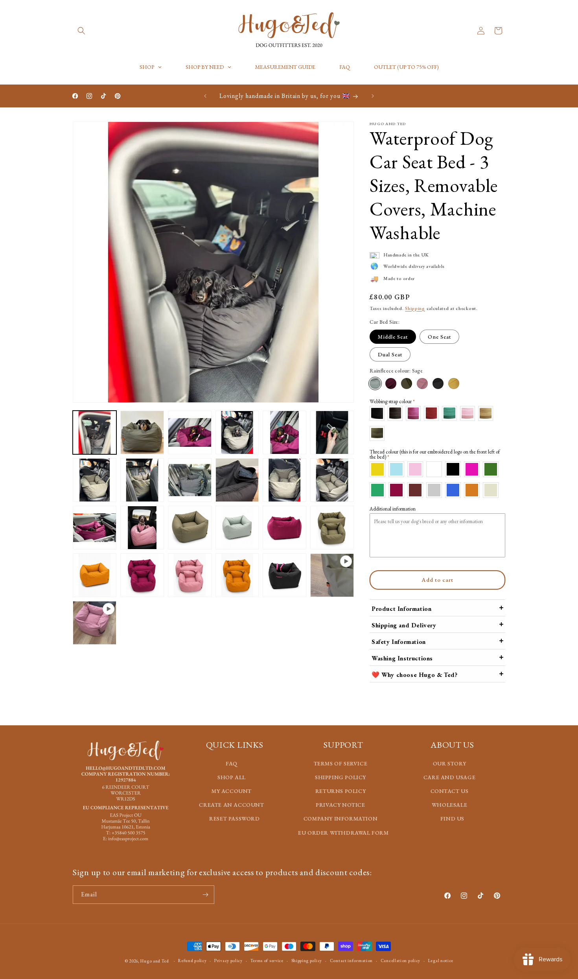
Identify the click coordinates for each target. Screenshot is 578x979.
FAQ (231, 763)
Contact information (351, 960)
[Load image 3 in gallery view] (190, 432)
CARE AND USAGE (449, 777)
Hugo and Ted (154, 961)
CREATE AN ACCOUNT (231, 804)
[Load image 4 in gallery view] (237, 432)
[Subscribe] (205, 894)
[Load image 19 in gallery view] (94, 575)
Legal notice (440, 960)
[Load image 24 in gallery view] (284, 575)
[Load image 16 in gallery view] (237, 527)
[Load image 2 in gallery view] (142, 432)
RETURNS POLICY (340, 791)
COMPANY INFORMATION (340, 818)
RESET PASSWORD (234, 818)
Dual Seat (390, 354)
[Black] (438, 383)
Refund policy (192, 960)
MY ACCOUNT (232, 791)
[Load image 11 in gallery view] (284, 480)
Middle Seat (393, 336)
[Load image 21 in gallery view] (190, 575)
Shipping (415, 308)
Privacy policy (228, 960)
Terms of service (266, 960)
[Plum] (390, 383)
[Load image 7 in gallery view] (94, 480)
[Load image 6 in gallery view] (332, 432)
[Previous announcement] (205, 95)
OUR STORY (449, 763)
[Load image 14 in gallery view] (142, 527)
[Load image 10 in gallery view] (237, 480)
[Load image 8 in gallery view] (142, 480)
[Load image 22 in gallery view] (237, 575)
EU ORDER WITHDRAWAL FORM (343, 832)
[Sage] (375, 383)
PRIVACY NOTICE (340, 804)
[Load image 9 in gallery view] (190, 480)
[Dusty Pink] (422, 383)
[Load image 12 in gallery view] (332, 480)
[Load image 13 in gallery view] (94, 527)
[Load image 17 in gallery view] (284, 527)
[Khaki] (406, 383)
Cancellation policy (400, 960)
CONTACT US (450, 791)
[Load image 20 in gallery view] (142, 575)
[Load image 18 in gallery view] (332, 527)
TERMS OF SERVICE (341, 763)
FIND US (452, 818)
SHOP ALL (231, 777)
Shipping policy (306, 960)
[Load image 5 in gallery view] (284, 432)
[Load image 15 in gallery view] (190, 527)
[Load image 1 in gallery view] (94, 432)
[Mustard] (453, 383)
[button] (81, 30)
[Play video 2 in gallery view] (94, 623)
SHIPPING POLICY (340, 777)
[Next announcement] (372, 95)
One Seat (439, 336)
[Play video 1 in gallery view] (332, 575)
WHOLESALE (449, 804)
